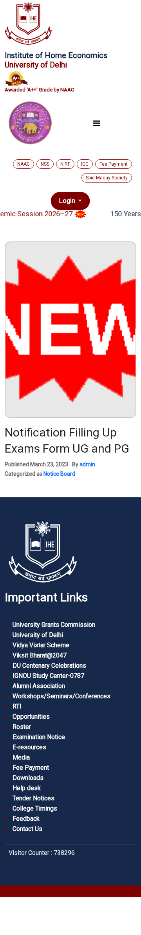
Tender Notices (33, 798)
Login (68, 201)
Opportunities (31, 716)
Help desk (27, 788)
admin (87, 464)
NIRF (65, 164)
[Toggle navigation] (96, 123)
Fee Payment (113, 164)
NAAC (23, 164)
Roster (22, 726)
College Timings (35, 808)
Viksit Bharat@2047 (40, 655)
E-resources (29, 747)
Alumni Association (39, 686)
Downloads (28, 778)
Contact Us (27, 829)
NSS (45, 164)
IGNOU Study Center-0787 (48, 675)
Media (21, 757)
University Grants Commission (54, 624)
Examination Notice (39, 737)
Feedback (26, 818)
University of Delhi (38, 635)
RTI (17, 706)
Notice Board (59, 474)
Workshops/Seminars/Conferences (61, 696)
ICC (85, 164)
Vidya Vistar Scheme (41, 645)
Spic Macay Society (107, 178)
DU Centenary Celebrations (49, 665)
